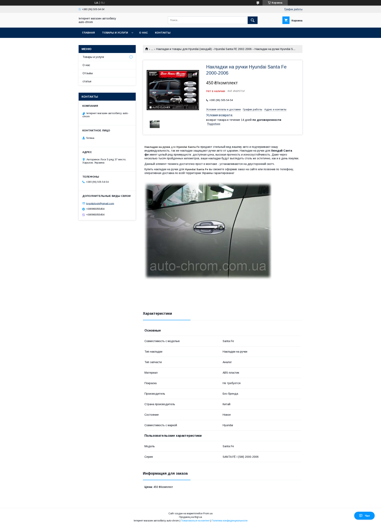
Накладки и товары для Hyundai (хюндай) (184, 49)
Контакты (162, 32)
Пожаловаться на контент (195, 520)
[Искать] (253, 20)
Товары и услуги (115, 32)
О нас (143, 32)
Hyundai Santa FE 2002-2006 (233, 49)
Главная (88, 32)
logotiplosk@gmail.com (100, 203)
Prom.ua (208, 513)
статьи (87, 81)
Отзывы (88, 73)
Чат (367, 515)
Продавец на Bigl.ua (190, 517)
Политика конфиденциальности (229, 520)
